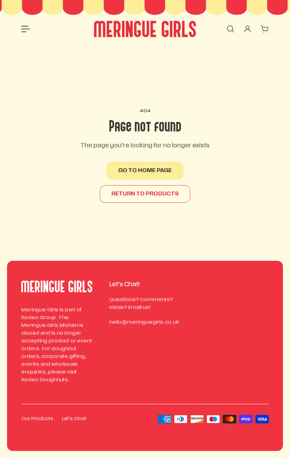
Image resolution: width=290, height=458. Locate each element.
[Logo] (145, 29)
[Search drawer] (230, 29)
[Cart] (264, 29)
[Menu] (25, 29)
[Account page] (247, 29)
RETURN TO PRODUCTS (145, 194)
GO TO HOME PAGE (145, 171)
